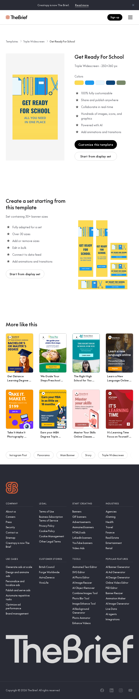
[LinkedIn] (111, 690)
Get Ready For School (62, 41)
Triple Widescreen (34, 41)
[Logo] (12, 488)
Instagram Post (18, 455)
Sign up (114, 17)
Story (88, 455)
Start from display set (95, 156)
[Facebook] (102, 690)
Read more (82, 5)
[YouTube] (130, 690)
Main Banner (67, 455)
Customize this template (95, 144)
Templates (12, 41)
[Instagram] (121, 690)
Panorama (43, 455)
